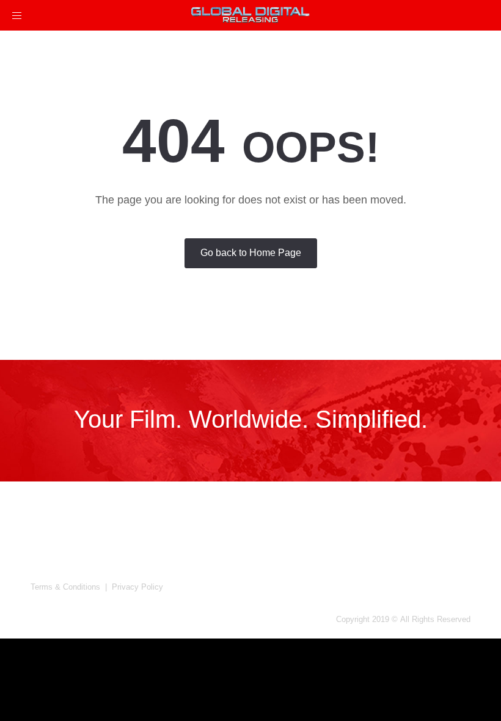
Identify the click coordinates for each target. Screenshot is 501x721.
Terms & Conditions (65, 586)
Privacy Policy (137, 586)
